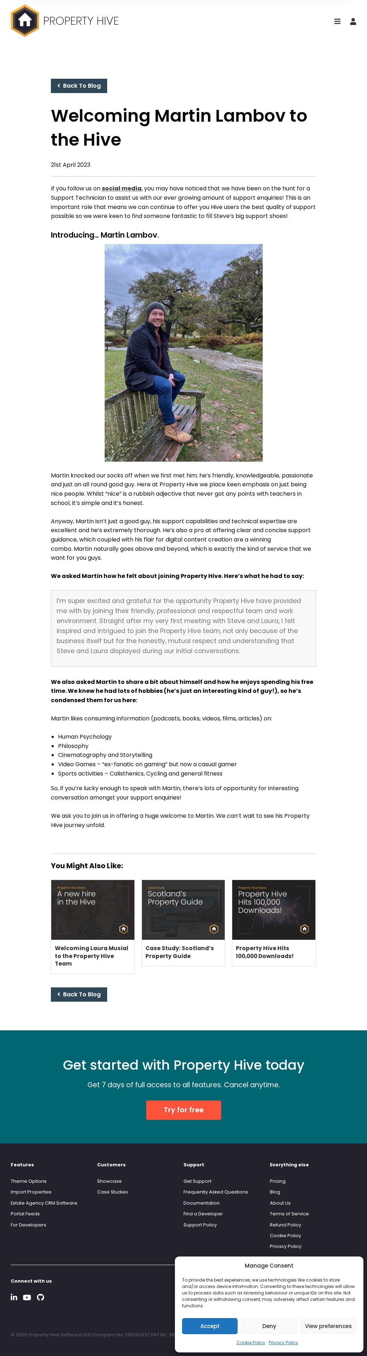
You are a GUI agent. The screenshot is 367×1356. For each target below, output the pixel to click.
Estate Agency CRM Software (44, 1203)
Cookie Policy (251, 1343)
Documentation (202, 1203)
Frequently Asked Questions (216, 1192)
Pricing (278, 1181)
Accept (210, 1326)
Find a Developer (203, 1214)
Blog (275, 1192)
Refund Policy (285, 1225)
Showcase (109, 1181)
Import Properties (31, 1192)
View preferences (328, 1326)
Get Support (197, 1181)
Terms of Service (289, 1214)
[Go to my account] (353, 22)
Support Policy (200, 1225)
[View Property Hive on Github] (40, 1297)
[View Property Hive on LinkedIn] (14, 1297)
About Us (280, 1203)
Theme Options (29, 1181)
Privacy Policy (283, 1343)
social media (122, 188)
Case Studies (112, 1192)
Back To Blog (80, 86)
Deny (269, 1326)
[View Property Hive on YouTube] (27, 1297)
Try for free (184, 1110)
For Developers (28, 1225)
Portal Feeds (25, 1214)
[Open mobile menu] (337, 22)
